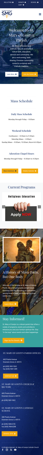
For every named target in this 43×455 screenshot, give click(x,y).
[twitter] (11, 450)
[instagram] (7, 450)
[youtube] (15, 450)
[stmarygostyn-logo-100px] (7, 11)
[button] (3, 206)
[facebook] (3, 450)
